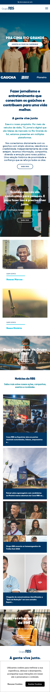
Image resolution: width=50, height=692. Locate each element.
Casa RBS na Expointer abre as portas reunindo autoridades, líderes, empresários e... (24, 439)
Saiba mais (25, 220)
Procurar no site (25, 2)
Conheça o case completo (25, 47)
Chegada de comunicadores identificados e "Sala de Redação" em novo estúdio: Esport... (24, 599)
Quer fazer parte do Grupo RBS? (25, 351)
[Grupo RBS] (8, 8)
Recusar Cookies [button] (15, 684)
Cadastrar (25, 637)
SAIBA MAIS (25, 166)
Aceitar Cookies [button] (35, 684)
